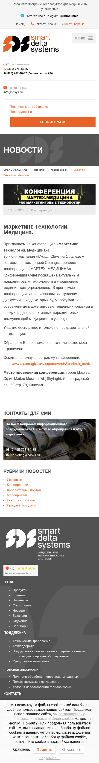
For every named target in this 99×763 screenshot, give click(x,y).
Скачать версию (73, 24)
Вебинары (20, 626)
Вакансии (20, 615)
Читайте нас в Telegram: (51, 16)
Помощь (20, 24)
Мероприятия (17, 495)
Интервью (14, 479)
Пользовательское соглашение (36, 681)
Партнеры (20, 600)
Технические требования (29, 106)
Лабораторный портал (24, 490)
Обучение (20, 621)
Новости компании (21, 500)
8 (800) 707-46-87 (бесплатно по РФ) (28, 73)
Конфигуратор (53, 122)
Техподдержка (21, 111)
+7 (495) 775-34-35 (15, 69)
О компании (22, 605)
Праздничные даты (21, 505)
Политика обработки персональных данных (46, 676)
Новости (19, 610)
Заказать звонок (45, 24)
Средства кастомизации (31, 661)
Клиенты (19, 595)
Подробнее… (49, 758)
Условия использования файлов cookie (42, 687)
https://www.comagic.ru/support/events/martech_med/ (46, 364)
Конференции (41, 210)
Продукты (20, 590)
